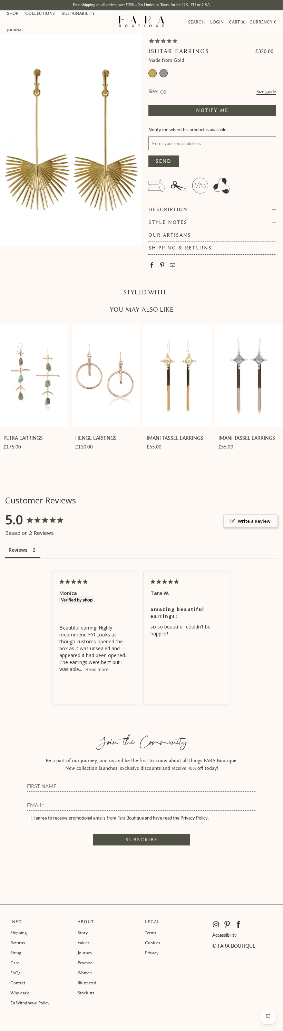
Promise (85, 962)
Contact (17, 982)
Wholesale (19, 992)
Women (85, 972)
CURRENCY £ (263, 22)
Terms (150, 932)
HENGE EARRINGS (96, 438)
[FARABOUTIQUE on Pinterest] (227, 924)
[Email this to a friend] (172, 265)
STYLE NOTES (167, 222)
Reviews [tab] (18, 550)
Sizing (15, 952)
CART (236, 22)
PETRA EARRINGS (23, 438)
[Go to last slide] (7, 384)
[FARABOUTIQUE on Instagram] (216, 924)
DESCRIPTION (168, 209)
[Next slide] (276, 384)
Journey (85, 952)
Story (83, 932)
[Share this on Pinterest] (162, 265)
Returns (17, 942)
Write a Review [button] (254, 521)
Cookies (152, 942)
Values (83, 942)
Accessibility (224, 935)
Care (14, 962)
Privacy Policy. (194, 818)
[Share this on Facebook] (152, 265)
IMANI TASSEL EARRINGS (175, 438)
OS (163, 91)
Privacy (152, 952)
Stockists (86, 992)
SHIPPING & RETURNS (180, 248)
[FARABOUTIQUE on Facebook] (238, 924)
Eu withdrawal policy (30, 1002)
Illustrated (87, 982)
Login (217, 22)
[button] (12, 14)
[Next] (130, 140)
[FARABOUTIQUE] (141, 22)
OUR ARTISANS (169, 235)
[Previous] (10, 140)
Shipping (18, 932)
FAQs (15, 972)
